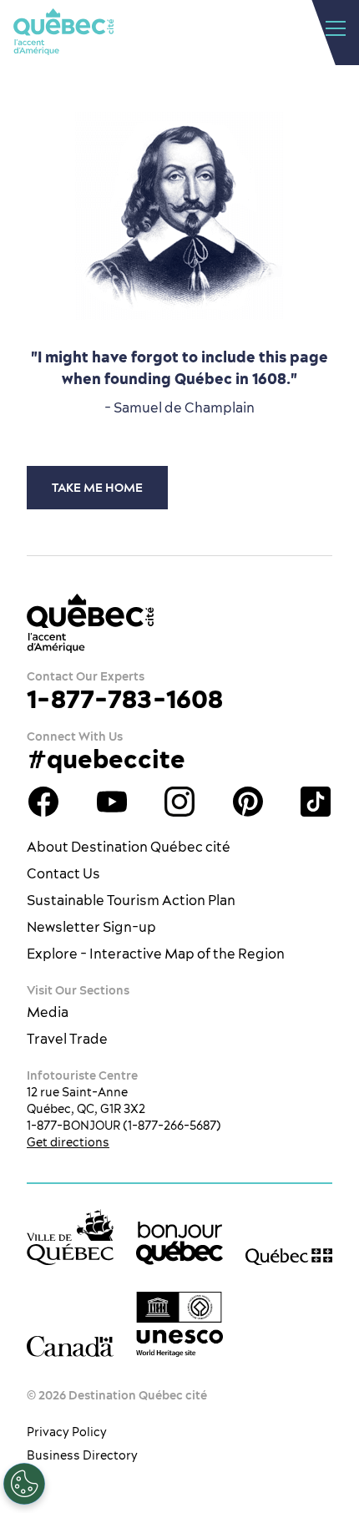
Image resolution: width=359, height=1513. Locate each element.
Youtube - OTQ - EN (112, 801)
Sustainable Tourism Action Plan (131, 900)
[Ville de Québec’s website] (70, 1237)
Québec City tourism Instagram (179, 801)
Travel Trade (67, 1038)
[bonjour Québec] (179, 1243)
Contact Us (63, 873)
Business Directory (82, 1455)
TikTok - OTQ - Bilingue (315, 801)
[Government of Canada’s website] (70, 1346)
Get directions (68, 1142)
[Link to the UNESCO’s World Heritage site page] (179, 1324)
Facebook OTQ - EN (43, 801)
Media (47, 1012)
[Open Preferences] (24, 1484)
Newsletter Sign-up (91, 926)
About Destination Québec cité (128, 846)
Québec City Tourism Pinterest (248, 801)
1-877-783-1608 (125, 699)
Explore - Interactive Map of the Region (156, 953)
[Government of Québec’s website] (288, 1256)
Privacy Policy (67, 1432)
